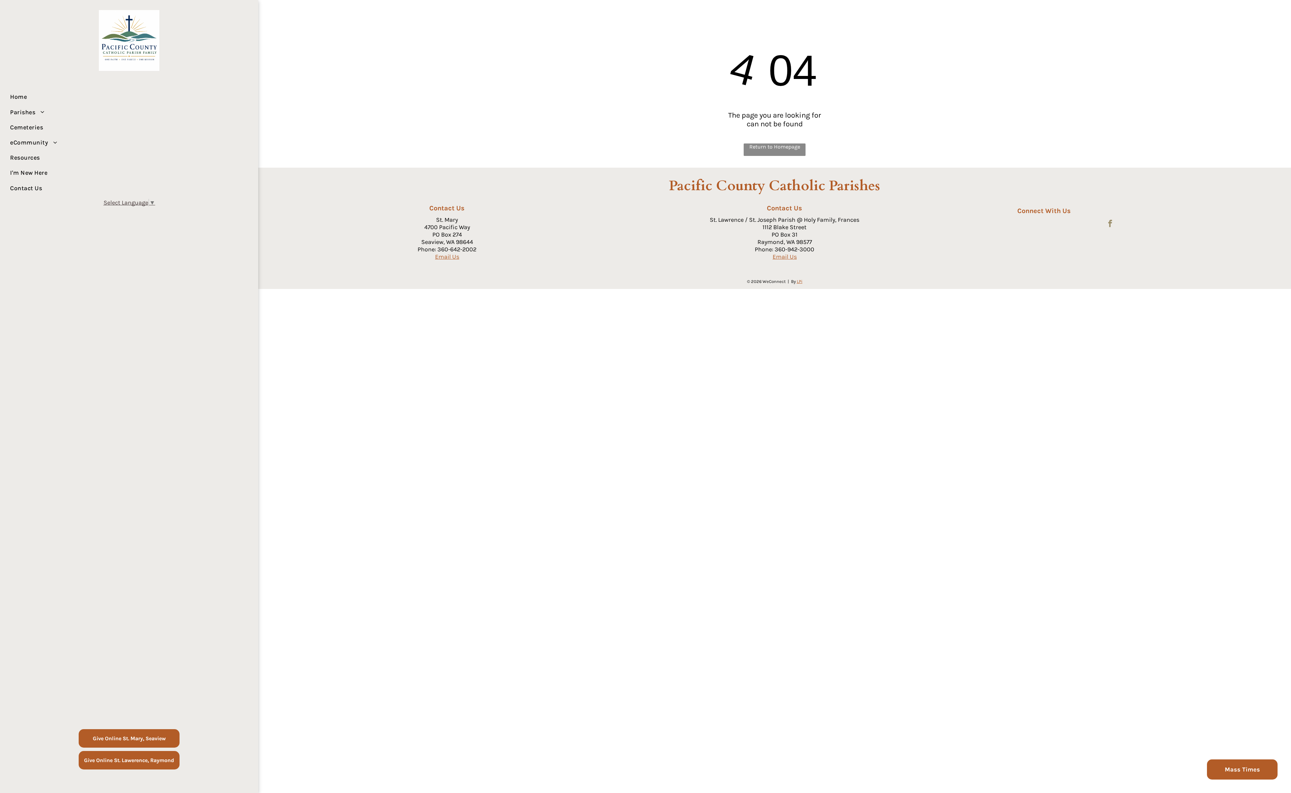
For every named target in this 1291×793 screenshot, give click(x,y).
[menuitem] (126, 97)
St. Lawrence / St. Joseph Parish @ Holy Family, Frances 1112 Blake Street (784, 223)
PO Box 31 (784, 234)
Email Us (447, 256)
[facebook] (1110, 224)
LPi (800, 281)
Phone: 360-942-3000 (784, 249)
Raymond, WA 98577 (784, 242)
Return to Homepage (774, 146)
